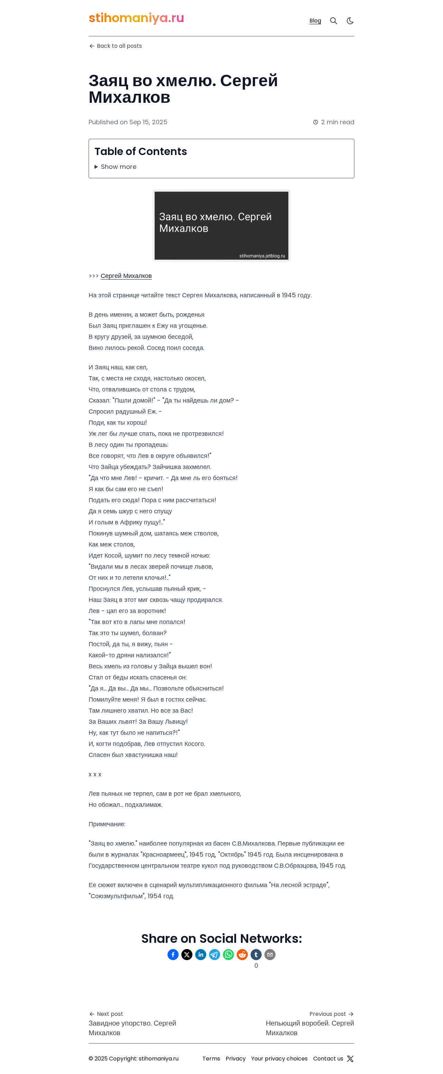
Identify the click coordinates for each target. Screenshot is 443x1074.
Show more (118, 166)
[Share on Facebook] (173, 954)
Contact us (328, 1059)
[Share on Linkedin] (200, 954)
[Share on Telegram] (214, 954)
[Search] (333, 21)
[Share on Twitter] (186, 954)
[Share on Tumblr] (256, 954)
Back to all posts (119, 46)
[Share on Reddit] (242, 954)
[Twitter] (350, 1059)
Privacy (236, 1059)
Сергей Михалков (126, 275)
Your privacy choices (279, 1059)
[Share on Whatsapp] (228, 954)
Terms (211, 1059)
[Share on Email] (269, 954)
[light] (350, 21)
